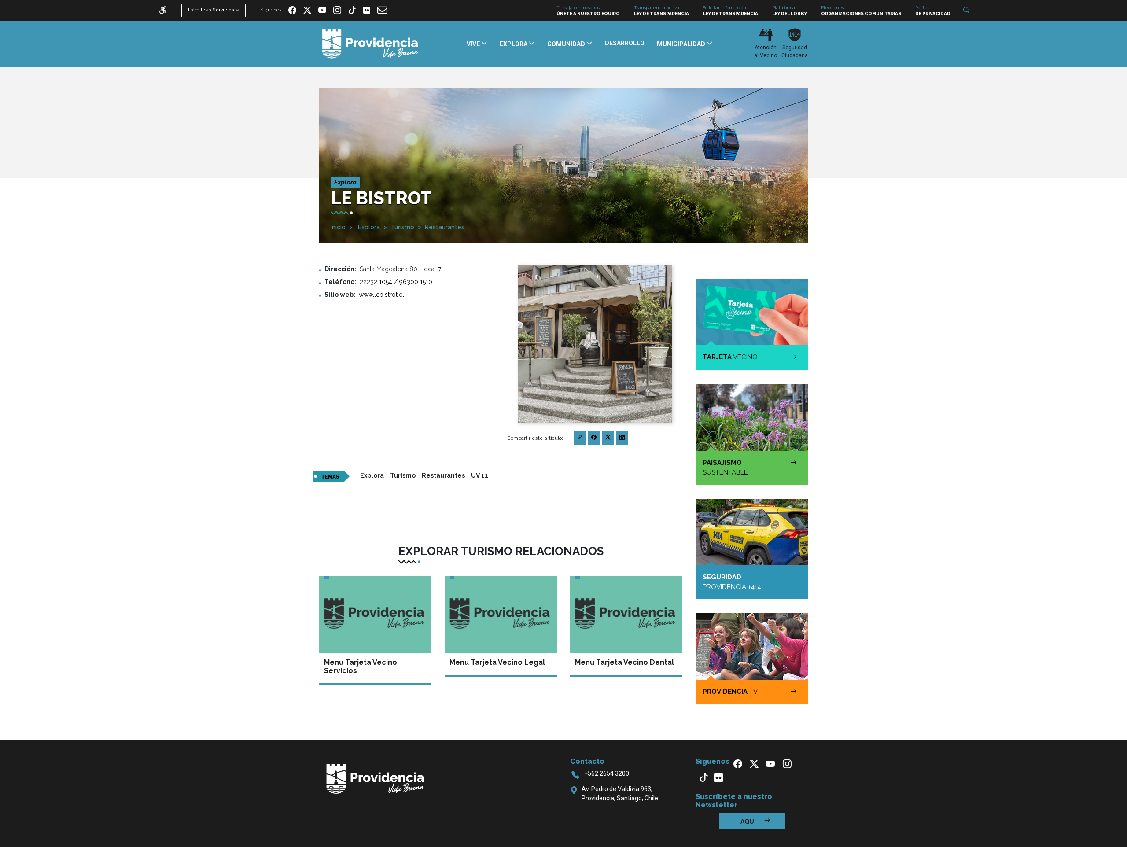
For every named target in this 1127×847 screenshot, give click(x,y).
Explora (368, 227)
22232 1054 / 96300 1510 (396, 281)
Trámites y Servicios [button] (210, 10)
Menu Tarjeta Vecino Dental (624, 662)
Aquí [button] (748, 821)
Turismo (402, 227)
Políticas (932, 10)
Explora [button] (514, 44)
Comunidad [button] (566, 44)
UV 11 (479, 475)
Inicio (338, 227)
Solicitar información (730, 10)
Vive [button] (474, 44)
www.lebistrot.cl (381, 294)
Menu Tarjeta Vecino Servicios (360, 666)
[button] (966, 10)
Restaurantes (444, 227)
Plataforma (789, 10)
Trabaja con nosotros (588, 10)
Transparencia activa (661, 10)
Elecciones (861, 10)
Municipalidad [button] (682, 44)
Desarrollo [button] (625, 43)
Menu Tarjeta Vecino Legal (497, 662)
